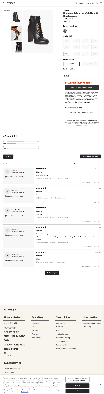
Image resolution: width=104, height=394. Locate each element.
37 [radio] (85, 41)
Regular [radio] (71, 64)
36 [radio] (67, 41)
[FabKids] (14, 340)
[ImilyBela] (14, 354)
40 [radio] (95, 47)
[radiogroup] (80, 31)
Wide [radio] (90, 64)
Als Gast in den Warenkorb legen (82, 112)
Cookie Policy (25, 392)
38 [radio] (67, 47)
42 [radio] (85, 54)
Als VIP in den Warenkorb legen (82, 88)
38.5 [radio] (76, 47)
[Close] (101, 384)
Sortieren (77, 164)
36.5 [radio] (76, 41)
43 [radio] (95, 54)
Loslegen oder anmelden (86, 3)
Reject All (77, 385)
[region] (52, 384)
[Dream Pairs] (14, 332)
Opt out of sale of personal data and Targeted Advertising (77, 379)
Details (66, 76)
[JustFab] (14, 323)
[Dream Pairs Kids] (14, 344)
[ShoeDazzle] (14, 327)
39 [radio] (85, 47)
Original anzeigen (62, 178)
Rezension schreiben (92, 156)
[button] (21, 141)
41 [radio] (76, 54)
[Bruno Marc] (14, 336)
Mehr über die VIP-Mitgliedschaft (81, 102)
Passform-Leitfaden (69, 69)
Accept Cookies (77, 391)
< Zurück (7, 10)
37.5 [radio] (94, 41)
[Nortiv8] (14, 349)
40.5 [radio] (66, 54)
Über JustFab (90, 317)
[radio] (65, 31)
